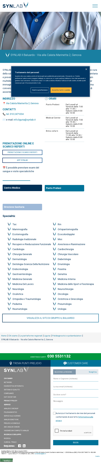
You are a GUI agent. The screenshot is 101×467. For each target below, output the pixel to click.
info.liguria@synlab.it (25, 119)
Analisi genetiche (11, 419)
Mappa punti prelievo (13, 454)
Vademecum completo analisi (16, 431)
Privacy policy (10, 401)
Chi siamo (8, 378)
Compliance (9, 393)
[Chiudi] (86, 69)
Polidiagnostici (10, 412)
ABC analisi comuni (12, 427)
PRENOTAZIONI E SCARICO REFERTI (22, 152)
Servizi (7, 405)
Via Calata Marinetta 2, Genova (22, 103)
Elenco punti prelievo (13, 450)
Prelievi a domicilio (12, 423)
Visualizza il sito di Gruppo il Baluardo (50, 318)
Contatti (8, 457)
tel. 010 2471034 (15, 114)
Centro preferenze (40, 90)
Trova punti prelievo (27, 363)
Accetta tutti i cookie (61, 90)
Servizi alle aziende (12, 416)
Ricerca (7, 438)
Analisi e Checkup (11, 408)
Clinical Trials (10, 442)
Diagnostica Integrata (14, 386)
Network (8, 382)
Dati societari (10, 397)
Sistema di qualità (12, 390)
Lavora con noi (12, 465)
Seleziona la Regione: (63, 372)
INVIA (76, 442)
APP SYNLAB (22, 160)
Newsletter (9, 461)
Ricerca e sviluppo (12, 434)
